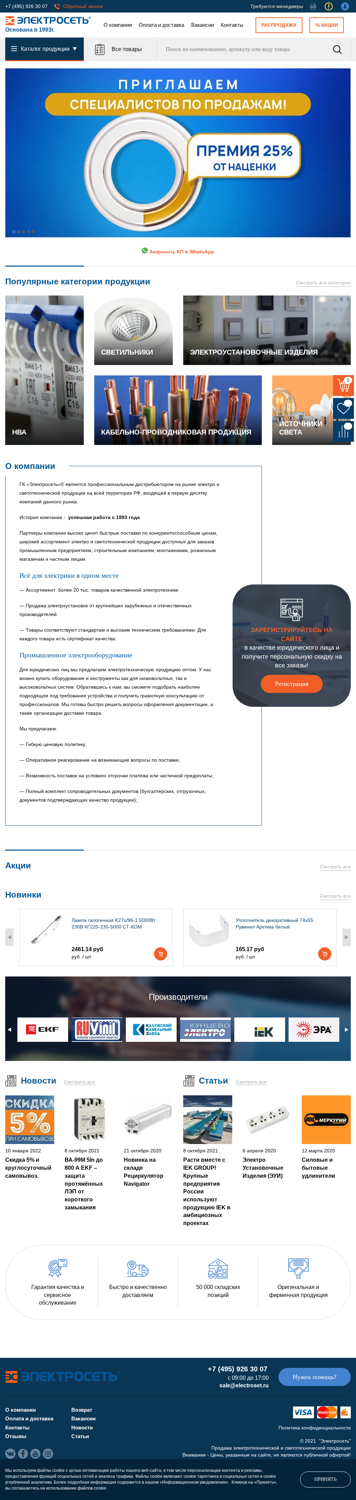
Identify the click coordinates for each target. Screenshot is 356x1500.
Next (346, 937)
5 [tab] (33, 231)
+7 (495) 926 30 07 (26, 6)
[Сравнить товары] (343, 431)
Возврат (81, 1410)
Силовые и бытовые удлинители (318, 1167)
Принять (325, 1479)
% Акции (326, 25)
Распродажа (279, 25)
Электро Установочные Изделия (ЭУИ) (263, 1167)
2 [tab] (18, 231)
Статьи (80, 1436)
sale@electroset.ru (244, 1385)
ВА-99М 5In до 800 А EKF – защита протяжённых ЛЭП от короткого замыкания (84, 1183)
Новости (82, 1427)
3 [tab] (23, 231)
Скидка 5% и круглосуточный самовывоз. (28, 1167)
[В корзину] (160, 953)
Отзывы (15, 1436)
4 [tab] (28, 231)
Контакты (232, 25)
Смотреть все (335, 866)
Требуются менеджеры (276, 6)
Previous (9, 937)
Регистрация (291, 683)
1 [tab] (14, 231)
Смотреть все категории (323, 282)
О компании (118, 25)
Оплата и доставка (161, 25)
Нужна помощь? (315, 1376)
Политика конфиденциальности (314, 1427)
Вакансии (202, 25)
